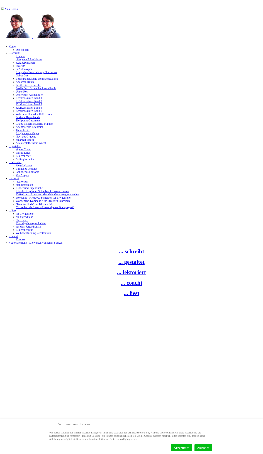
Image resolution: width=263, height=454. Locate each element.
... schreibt (131, 251)
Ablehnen (203, 448)
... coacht (131, 283)
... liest (131, 293)
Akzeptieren (181, 448)
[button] (12, 46)
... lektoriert (131, 272)
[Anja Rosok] (32, 37)
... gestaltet (131, 262)
